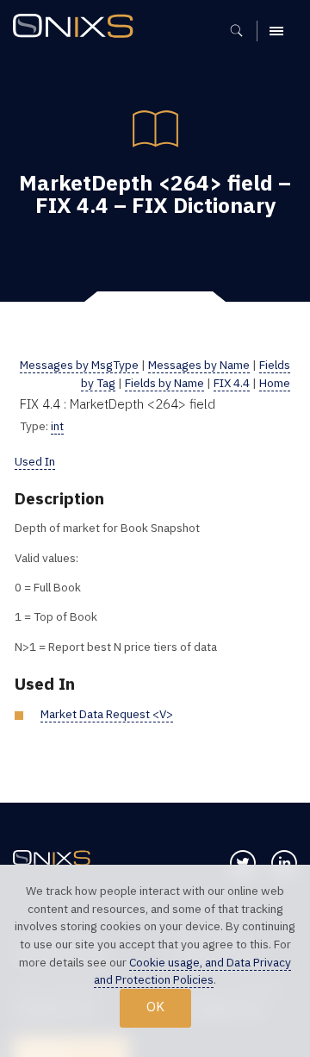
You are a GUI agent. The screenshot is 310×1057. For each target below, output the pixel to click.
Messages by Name (199, 364)
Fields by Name (164, 383)
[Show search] (242, 31)
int (57, 426)
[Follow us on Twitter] (243, 863)
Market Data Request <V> (106, 714)
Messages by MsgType (79, 364)
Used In (35, 461)
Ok (155, 1006)
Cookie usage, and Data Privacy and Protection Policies (192, 971)
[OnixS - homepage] (77, 28)
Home (274, 383)
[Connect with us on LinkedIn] (284, 863)
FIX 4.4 (232, 383)
